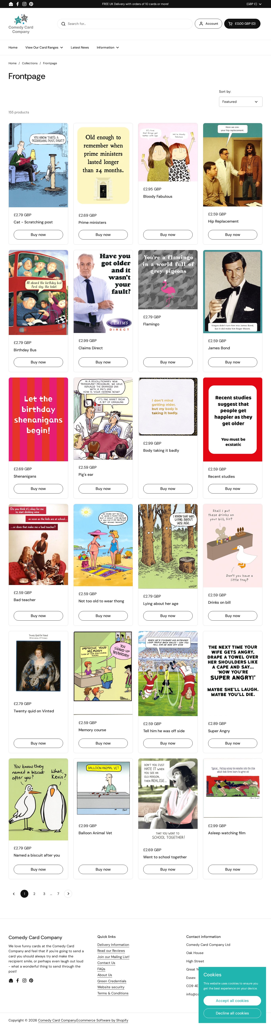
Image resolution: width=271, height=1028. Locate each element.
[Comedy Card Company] (21, 24)
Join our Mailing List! (113, 957)
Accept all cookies (232, 1000)
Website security (110, 987)
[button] (242, 24)
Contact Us (106, 963)
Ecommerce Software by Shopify (102, 1020)
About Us (104, 975)
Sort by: (225, 91)
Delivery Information (113, 944)
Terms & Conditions (113, 993)
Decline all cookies (232, 1013)
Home (12, 63)
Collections (29, 63)
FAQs (101, 969)
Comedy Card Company (57, 1020)
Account (212, 23)
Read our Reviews (111, 950)
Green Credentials (111, 981)
